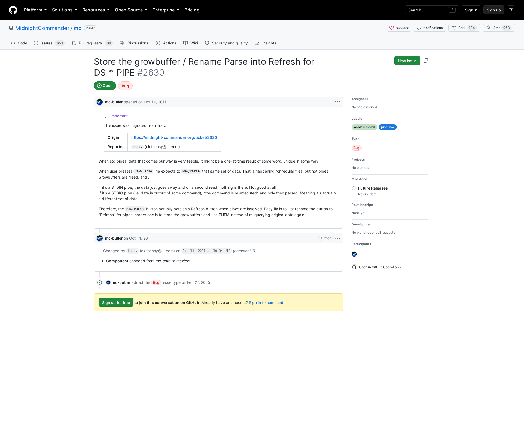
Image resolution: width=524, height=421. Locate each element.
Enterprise (164, 10)
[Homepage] (13, 9)
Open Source (129, 10)
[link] (118, 282)
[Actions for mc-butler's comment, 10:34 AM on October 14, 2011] (337, 238)
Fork (466, 28)
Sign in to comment (266, 302)
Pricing (192, 10)
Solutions (62, 10)
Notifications (433, 28)
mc (77, 28)
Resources (93, 10)
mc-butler (114, 102)
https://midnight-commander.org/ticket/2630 (174, 137)
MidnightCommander (42, 28)
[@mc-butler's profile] (99, 101)
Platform (33, 10)
